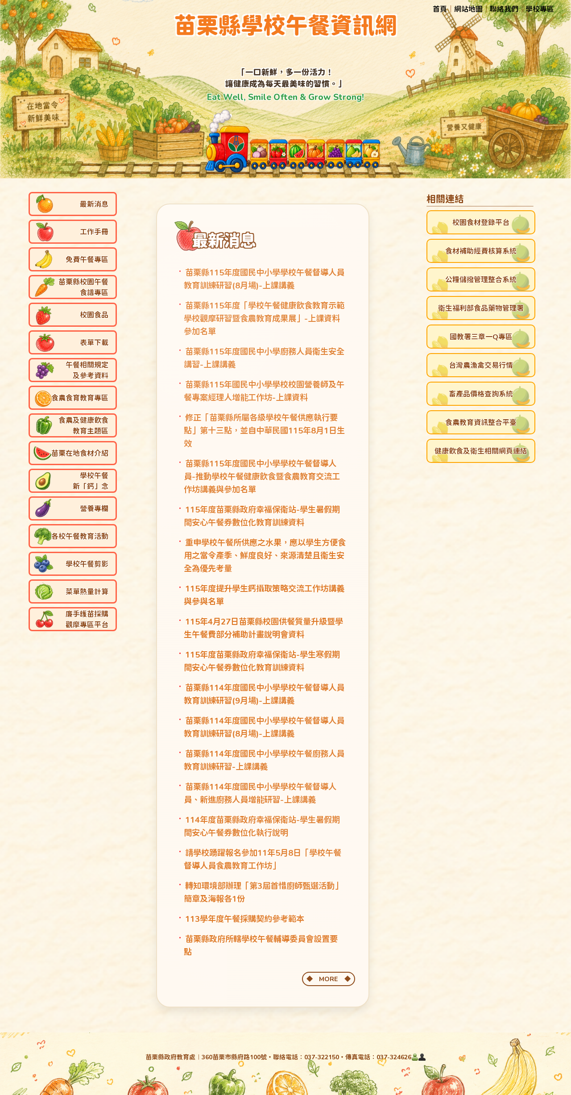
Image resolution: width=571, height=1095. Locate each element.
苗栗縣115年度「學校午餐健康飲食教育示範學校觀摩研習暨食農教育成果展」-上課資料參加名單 (264, 318)
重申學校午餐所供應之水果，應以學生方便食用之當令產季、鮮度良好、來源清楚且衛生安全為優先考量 (264, 555)
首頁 (440, 8)
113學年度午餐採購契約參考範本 (244, 919)
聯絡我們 (504, 8)
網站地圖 (468, 8)
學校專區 (539, 8)
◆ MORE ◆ (328, 979)
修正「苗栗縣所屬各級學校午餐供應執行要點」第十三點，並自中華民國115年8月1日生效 (264, 430)
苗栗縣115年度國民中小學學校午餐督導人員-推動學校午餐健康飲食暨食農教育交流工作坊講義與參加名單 (262, 476)
